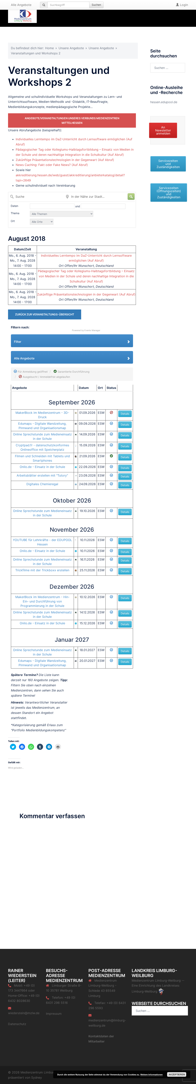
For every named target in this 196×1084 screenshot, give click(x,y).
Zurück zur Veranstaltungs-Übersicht (44, 314)
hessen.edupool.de (163, 102)
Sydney (36, 1077)
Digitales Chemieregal (42, 484)
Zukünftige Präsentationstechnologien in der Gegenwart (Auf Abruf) (65, 160)
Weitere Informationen (151, 1074)
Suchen (96, 4)
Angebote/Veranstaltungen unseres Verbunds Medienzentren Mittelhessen (72, 120)
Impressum (54, 1013)
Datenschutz (17, 1024)
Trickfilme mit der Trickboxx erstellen (42, 570)
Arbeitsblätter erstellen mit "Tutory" (42, 475)
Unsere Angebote (71, 48)
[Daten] (52, 206)
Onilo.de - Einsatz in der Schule (42, 467)
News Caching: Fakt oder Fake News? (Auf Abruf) (52, 165)
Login (183, 5)
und (78, 206)
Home (49, 48)
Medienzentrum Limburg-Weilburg (156, 980)
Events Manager (92, 330)
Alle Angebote (21, 5)
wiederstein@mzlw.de (23, 1013)
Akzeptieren (177, 1074)
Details (125, 413)
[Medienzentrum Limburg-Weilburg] (22, 13)
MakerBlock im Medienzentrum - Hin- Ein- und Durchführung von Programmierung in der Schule (42, 601)
